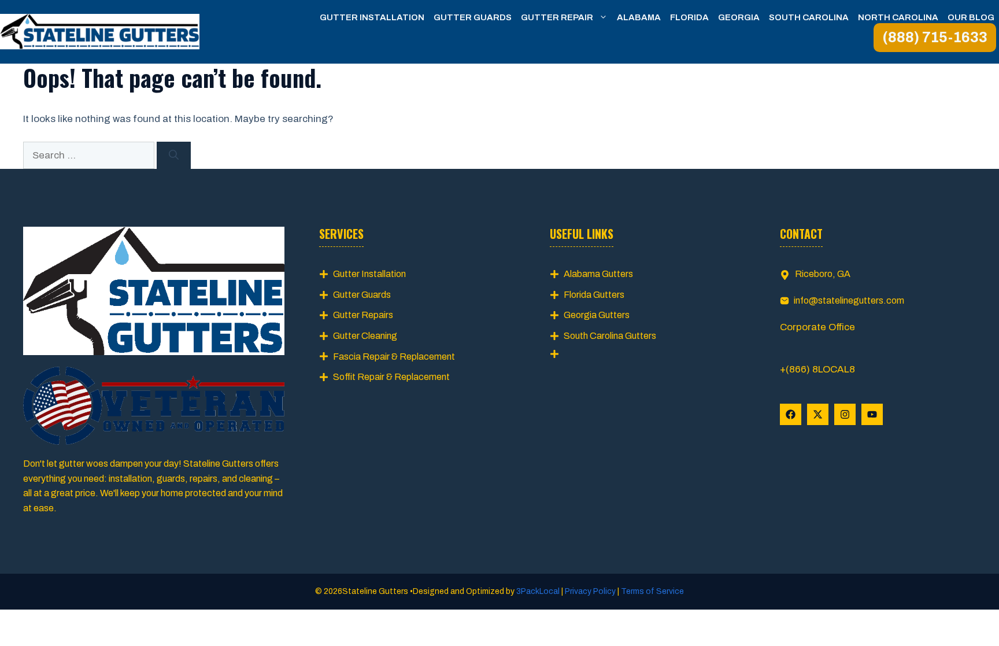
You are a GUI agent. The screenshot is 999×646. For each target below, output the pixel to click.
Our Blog (971, 17)
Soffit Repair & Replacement (391, 377)
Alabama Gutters (598, 274)
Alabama (639, 17)
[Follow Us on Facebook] (790, 414)
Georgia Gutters (597, 315)
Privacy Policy (590, 591)
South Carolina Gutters (610, 336)
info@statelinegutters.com (849, 300)
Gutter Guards (473, 17)
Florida (689, 17)
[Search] (174, 155)
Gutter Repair (557, 17)
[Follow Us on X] (817, 414)
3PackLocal (538, 591)
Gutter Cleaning (365, 336)
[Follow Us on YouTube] (872, 414)
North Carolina (898, 17)
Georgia (739, 17)
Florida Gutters (594, 295)
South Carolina (809, 17)
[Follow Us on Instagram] (845, 414)
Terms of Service (651, 591)
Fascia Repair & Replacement (394, 356)
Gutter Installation (372, 17)
